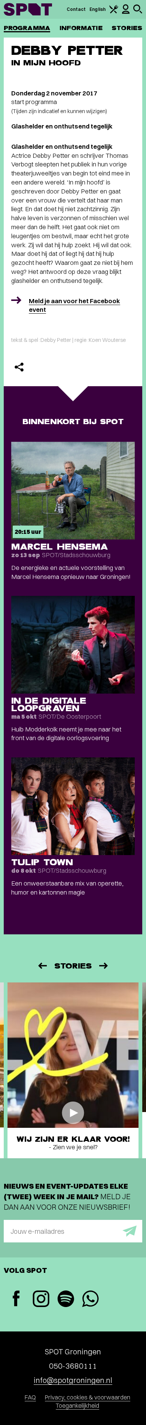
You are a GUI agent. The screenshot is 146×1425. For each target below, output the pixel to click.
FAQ (30, 1397)
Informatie (81, 28)
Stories (127, 28)
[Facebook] (16, 1299)
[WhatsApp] (90, 1299)
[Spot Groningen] (28, 9)
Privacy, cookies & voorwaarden (87, 1397)
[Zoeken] (137, 12)
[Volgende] (104, 966)
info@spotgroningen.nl (73, 1380)
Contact (76, 9)
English (97, 9)
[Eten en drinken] (113, 12)
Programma (27, 28)
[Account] (126, 12)
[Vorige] (42, 966)
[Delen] (19, 367)
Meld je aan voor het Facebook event (74, 305)
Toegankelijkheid (77, 1405)
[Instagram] (40, 1299)
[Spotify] (65, 1299)
